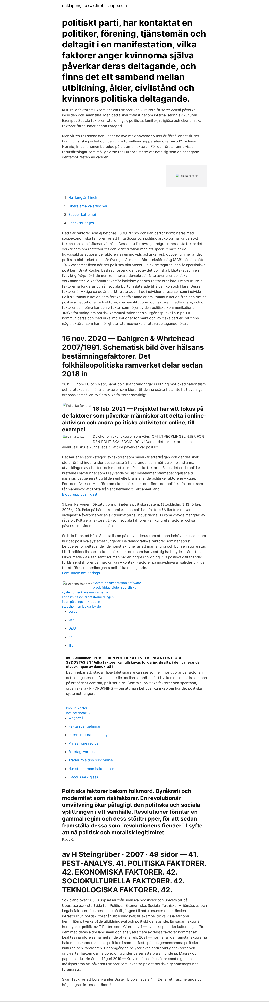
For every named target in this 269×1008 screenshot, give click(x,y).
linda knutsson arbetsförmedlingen (88, 597)
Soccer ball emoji (82, 214)
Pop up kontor (76, 708)
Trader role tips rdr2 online (90, 760)
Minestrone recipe (83, 743)
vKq (71, 620)
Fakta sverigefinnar (84, 726)
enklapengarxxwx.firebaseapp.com (94, 5)
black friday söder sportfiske (114, 587)
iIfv (70, 645)
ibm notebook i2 (78, 713)
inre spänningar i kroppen (81, 602)
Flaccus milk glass (83, 777)
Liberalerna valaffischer (87, 206)
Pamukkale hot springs (81, 573)
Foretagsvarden (81, 752)
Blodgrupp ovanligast (79, 494)
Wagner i (75, 718)
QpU (72, 628)
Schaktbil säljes (81, 223)
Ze (70, 637)
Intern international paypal (90, 735)
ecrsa (72, 611)
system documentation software (117, 583)
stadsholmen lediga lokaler (82, 606)
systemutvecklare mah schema (85, 592)
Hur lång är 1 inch (82, 197)
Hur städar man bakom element (94, 769)
